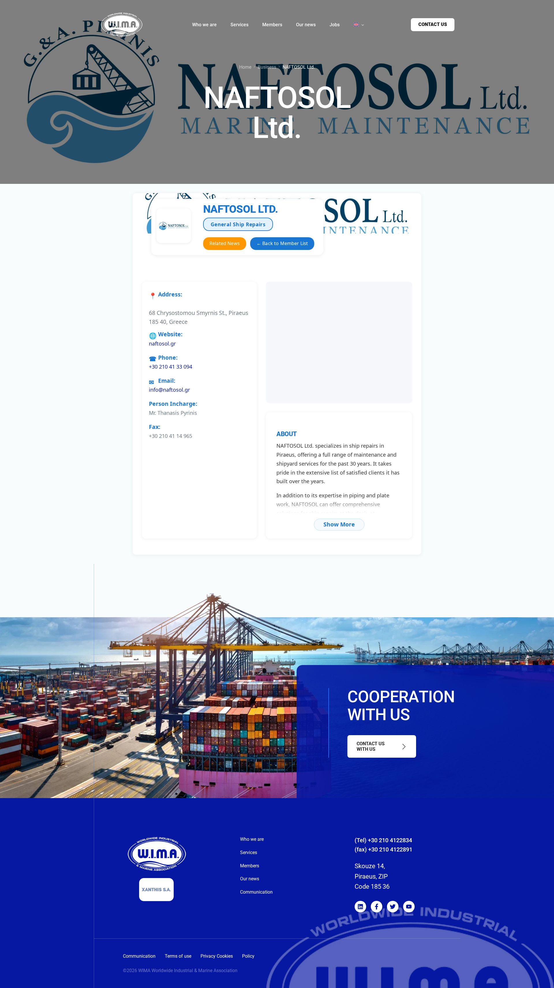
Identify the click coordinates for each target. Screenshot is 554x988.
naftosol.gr (162, 343)
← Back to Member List (282, 243)
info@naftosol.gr (169, 389)
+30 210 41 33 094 (170, 366)
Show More (339, 524)
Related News (224, 243)
